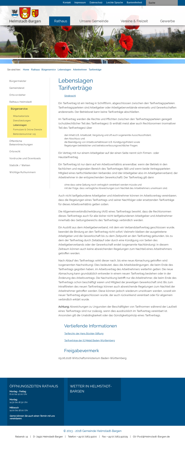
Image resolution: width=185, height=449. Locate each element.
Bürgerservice (48, 69)
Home (26, 69)
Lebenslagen (64, 69)
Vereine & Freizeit (134, 21)
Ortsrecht (14, 151)
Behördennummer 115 (24, 134)
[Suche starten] (174, 3)
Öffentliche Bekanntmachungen (21, 143)
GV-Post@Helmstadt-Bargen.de (151, 436)
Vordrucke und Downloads (25, 158)
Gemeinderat (16, 88)
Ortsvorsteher (17, 95)
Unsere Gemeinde (93, 21)
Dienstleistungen (22, 120)
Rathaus (60, 21)
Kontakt (67, 2)
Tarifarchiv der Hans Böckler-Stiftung (83, 333)
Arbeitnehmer (80, 69)
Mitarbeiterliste (21, 116)
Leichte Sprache (114, 2)
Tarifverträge (95, 69)
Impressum (80, 2)
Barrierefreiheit (134, 2)
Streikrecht (70, 95)
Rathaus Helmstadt (20, 102)
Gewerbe (167, 21)
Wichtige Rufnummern (22, 172)
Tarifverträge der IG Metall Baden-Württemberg (89, 340)
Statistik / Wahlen (19, 165)
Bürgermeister (17, 81)
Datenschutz (96, 2)
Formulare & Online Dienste (27, 129)
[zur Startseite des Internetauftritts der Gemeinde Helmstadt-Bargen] (24, 16)
